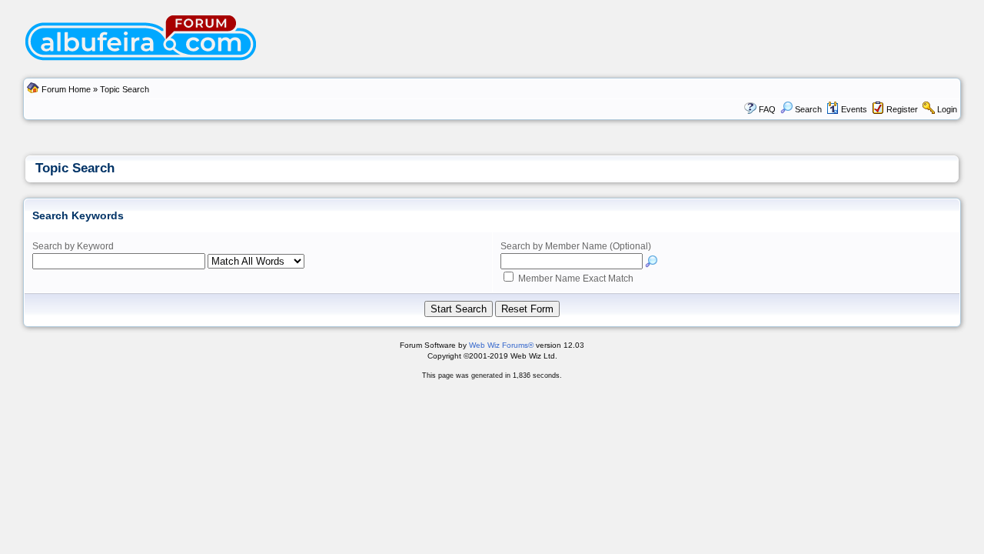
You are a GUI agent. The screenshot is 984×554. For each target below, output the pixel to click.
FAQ (767, 109)
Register (902, 109)
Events (854, 109)
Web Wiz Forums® (501, 345)
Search (808, 109)
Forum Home (66, 89)
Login (947, 109)
